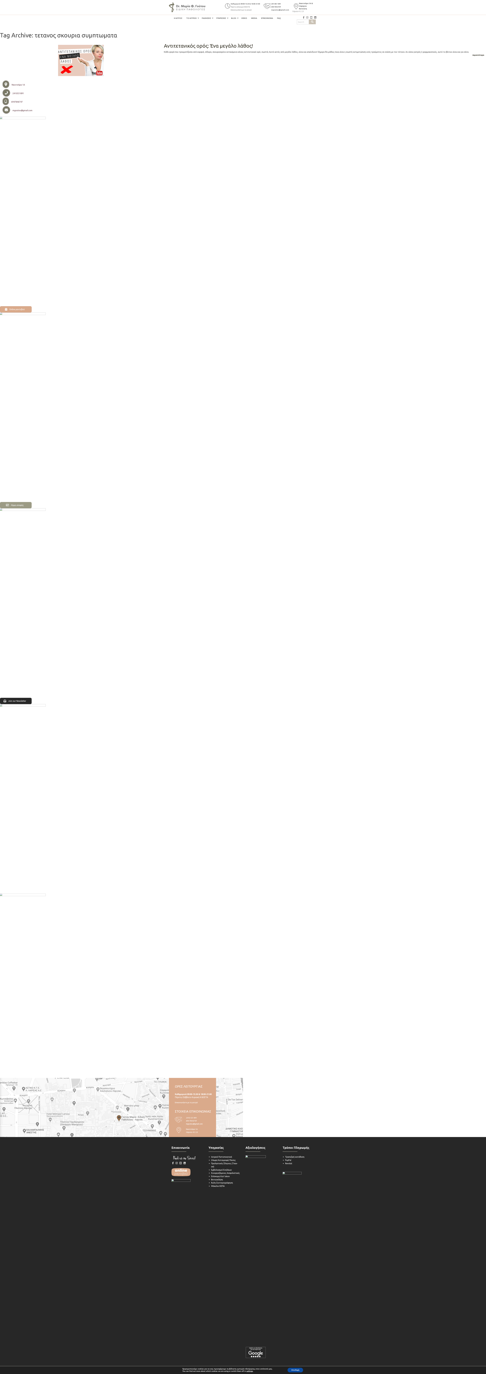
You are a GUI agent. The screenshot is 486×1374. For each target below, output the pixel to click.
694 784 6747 (276, 7)
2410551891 (18, 93)
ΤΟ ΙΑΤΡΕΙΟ (191, 18)
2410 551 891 (191, 1118)
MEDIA (254, 18)
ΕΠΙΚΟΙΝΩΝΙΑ (267, 18)
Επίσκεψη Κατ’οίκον (220, 1176)
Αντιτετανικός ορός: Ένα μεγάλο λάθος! (208, 46)
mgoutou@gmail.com (280, 10)
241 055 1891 (276, 4)
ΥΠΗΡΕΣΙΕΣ (221, 18)
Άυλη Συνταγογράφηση (222, 1183)
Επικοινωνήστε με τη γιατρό (241, 10)
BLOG (233, 18)
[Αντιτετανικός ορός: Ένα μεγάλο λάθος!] (81, 60)
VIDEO (244, 18)
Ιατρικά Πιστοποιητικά (221, 1157)
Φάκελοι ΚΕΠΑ (218, 1186)
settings (249, 1371)
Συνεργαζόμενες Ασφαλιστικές (225, 1173)
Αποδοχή (295, 1370)
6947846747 (17, 102)
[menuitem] (178, 18)
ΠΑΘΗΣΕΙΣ (206, 18)
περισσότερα (478, 55)
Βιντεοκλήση (217, 1179)
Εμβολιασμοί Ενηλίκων (221, 1170)
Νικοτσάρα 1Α (18, 85)
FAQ (279, 18)
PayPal (288, 1160)
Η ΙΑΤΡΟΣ (178, 18)
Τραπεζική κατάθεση (294, 1157)
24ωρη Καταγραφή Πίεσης (223, 1160)
